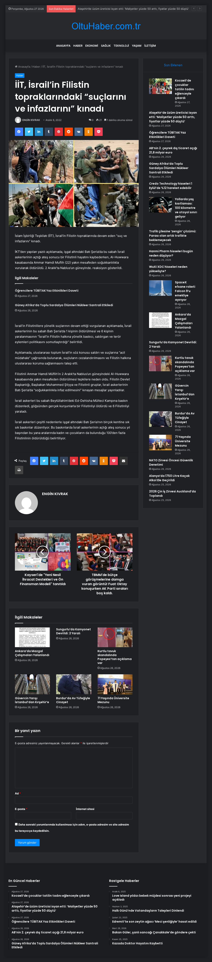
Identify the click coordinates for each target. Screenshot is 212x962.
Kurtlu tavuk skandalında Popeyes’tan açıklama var (115, 657)
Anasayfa (63, 45)
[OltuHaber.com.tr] (106, 26)
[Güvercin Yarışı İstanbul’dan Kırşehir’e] (32, 684)
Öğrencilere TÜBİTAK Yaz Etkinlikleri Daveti (46, 291)
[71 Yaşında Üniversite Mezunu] (115, 684)
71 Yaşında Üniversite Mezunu (113, 700)
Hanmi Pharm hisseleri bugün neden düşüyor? (171, 253)
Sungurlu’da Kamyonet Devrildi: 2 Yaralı (73, 631)
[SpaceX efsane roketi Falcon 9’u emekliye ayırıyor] (160, 288)
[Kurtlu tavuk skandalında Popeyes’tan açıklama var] (115, 637)
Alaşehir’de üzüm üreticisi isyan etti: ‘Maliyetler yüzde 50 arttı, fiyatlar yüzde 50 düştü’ (173, 117)
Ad (18, 793)
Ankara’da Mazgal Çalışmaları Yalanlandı (32, 653)
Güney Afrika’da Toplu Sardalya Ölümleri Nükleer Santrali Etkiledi (64, 305)
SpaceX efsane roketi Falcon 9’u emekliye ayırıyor (185, 291)
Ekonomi (91, 45)
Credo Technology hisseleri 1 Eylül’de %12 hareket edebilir (170, 185)
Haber (77, 45)
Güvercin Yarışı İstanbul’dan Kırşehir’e (32, 700)
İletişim (150, 45)
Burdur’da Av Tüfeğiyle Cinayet (73, 700)
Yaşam (136, 45)
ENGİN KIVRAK (31, 120)
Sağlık (106, 45)
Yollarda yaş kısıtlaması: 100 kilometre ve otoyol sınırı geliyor (186, 208)
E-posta (21, 809)
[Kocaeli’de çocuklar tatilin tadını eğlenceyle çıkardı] (160, 86)
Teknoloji (121, 45)
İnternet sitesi (85, 809)
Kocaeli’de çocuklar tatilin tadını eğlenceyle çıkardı (184, 89)
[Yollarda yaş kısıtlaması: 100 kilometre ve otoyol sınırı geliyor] (160, 205)
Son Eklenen (173, 65)
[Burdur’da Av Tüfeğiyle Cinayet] (73, 684)
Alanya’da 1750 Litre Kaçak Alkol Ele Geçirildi (169, 478)
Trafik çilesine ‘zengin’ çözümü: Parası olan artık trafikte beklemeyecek (172, 235)
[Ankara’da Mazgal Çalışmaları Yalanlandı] (32, 637)
